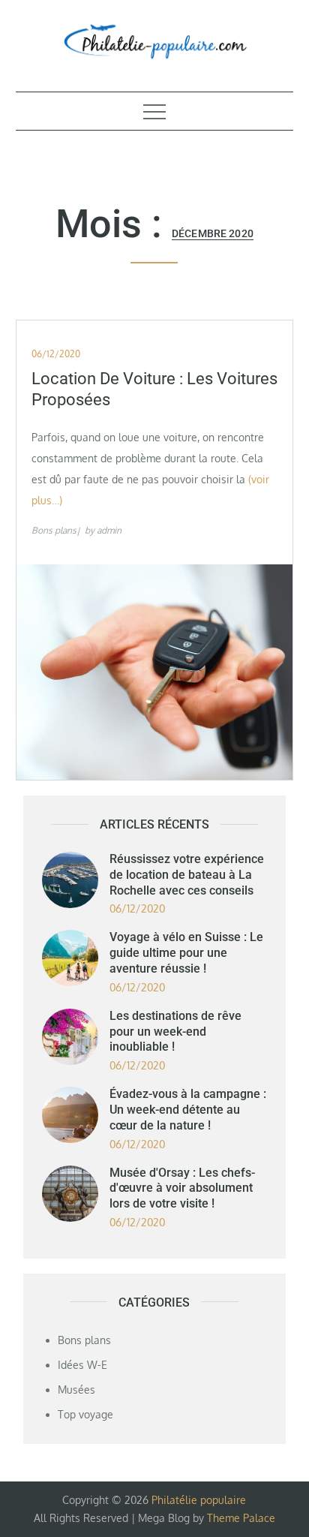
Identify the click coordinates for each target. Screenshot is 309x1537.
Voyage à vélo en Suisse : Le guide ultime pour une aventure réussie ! (186, 953)
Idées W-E (82, 1364)
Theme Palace (241, 1517)
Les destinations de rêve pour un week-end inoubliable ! (176, 1031)
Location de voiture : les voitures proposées (155, 389)
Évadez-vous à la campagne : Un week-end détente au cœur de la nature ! (188, 1109)
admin (109, 530)
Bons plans (54, 530)
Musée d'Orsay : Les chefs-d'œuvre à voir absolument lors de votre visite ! (182, 1188)
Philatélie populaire (199, 1499)
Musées (76, 1389)
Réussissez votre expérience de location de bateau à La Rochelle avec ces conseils (187, 875)
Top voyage (85, 1414)
